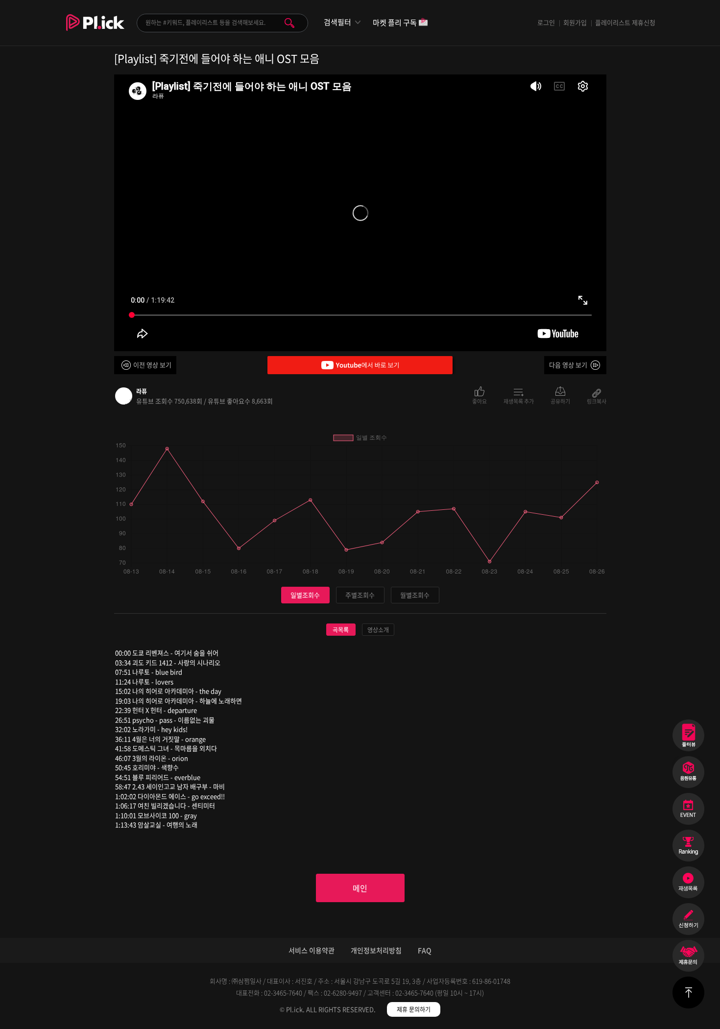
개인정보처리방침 (376, 950)
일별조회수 (305, 594)
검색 (289, 23)
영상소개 (378, 629)
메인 (360, 888)
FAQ (425, 950)
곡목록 (341, 629)
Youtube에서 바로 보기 (360, 365)
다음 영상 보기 (568, 364)
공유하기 (560, 400)
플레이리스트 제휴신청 (625, 22)
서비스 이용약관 (311, 950)
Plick (95, 30)
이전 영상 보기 (152, 364)
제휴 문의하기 (414, 1009)
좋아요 (479, 400)
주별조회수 (360, 594)
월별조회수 (415, 594)
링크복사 (596, 400)
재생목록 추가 (519, 400)
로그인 (546, 22)
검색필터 (337, 22)
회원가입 (575, 22)
